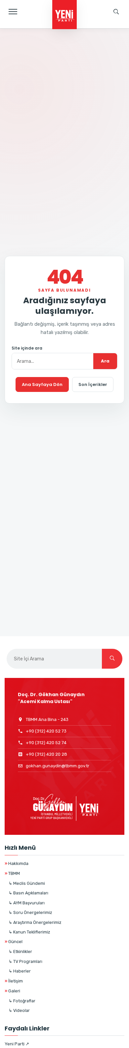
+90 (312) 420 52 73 (46, 731)
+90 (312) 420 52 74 (46, 742)
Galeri (12, 990)
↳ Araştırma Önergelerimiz (35, 922)
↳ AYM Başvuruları (27, 902)
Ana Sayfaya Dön (42, 384)
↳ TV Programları (25, 961)
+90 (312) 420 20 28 (46, 754)
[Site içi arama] (116, 11)
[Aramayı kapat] (117, 35)
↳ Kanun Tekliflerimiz (29, 931)
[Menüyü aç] (13, 11)
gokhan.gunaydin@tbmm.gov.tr (57, 765)
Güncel (13, 941)
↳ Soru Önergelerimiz (30, 912)
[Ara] (112, 659)
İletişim (14, 980)
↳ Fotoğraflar (22, 1000)
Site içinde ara (27, 348)
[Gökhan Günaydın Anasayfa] (64, 15)
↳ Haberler (20, 971)
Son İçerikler (92, 384)
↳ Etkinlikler (20, 951)
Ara (105, 361)
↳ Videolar (19, 1010)
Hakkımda (16, 863)
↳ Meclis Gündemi (27, 883)
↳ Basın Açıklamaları (28, 892)
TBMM (12, 873)
